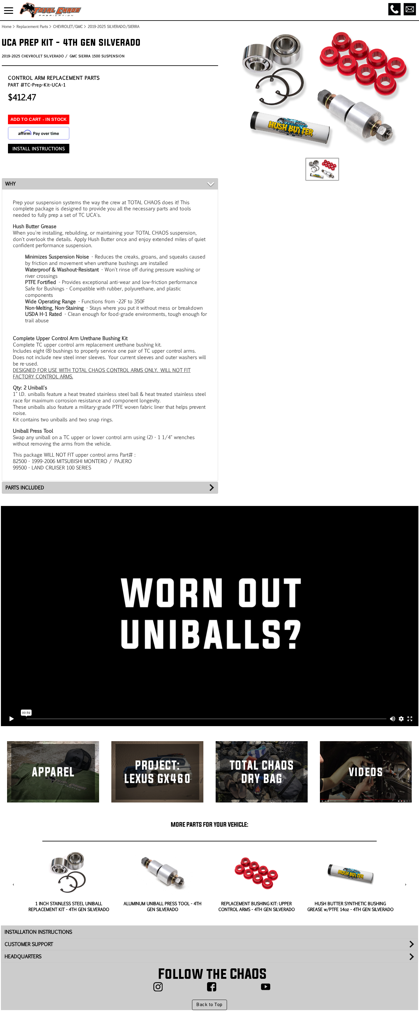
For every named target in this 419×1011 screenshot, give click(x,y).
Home (6, 26)
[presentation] (13, 885)
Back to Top (209, 1004)
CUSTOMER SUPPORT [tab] (29, 944)
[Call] (394, 9)
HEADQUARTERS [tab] (23, 956)
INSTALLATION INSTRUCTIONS (38, 932)
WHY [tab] (10, 183)
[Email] (410, 9)
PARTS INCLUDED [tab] (25, 487)
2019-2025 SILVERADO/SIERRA (113, 26)
